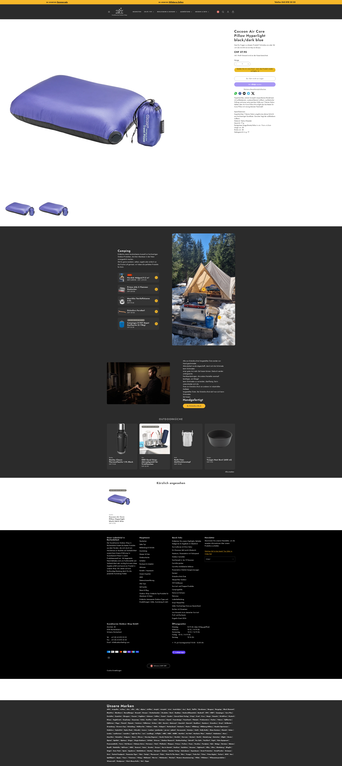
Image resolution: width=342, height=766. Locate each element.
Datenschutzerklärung (146, 580)
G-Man (154, 723)
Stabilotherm (141, 751)
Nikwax (140, 737)
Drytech (232, 716)
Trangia (189, 754)
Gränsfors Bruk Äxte (179, 576)
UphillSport (111, 758)
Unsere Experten (145, 574)
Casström (118, 716)
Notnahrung (207, 737)
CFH (207, 713)
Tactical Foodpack (118, 754)
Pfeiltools (163, 744)
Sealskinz (184, 747)
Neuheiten (137, 12)
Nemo (134, 737)
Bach (189, 709)
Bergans (211, 709)
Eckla (143, 720)
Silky (208, 747)
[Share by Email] (244, 94)
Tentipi (146, 754)
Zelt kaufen (143, 587)
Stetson (164, 751)
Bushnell (201, 713)
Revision (224, 744)
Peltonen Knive (139, 744)
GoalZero (197, 723)
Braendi (138, 713)
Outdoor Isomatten (178, 557)
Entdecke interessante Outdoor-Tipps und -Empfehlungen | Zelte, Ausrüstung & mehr (154, 600)
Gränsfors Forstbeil (136, 310)
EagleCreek (117, 720)
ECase (109, 720)
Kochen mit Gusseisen (179, 609)
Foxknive (138, 723)
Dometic (215, 716)
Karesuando (181, 730)
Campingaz (220, 713)
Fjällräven (110, 723)
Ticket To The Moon (173, 754)
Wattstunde (163, 758)
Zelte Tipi (148, 12)
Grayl (221, 723)
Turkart (221, 754)
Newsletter (209, 537)
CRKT (212, 713)
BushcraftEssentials (189, 713)
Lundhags (150, 734)
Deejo (209, 716)
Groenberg (111, 727)
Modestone (217, 734)
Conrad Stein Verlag (181, 716)
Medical (209, 734)
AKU (108, 709)
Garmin (166, 723)
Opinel (109, 740)
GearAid (181, 723)
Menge (236, 60)
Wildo (197, 758)
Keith (197, 730)
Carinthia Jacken (177, 563)
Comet (163, 716)
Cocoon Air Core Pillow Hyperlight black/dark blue (117, 519)
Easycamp (135, 720)
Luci (144, 734)
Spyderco (131, 751)
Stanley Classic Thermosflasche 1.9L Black (121, 461)
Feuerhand (187, 720)
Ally (137, 709)
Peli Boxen (128, 744)
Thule (162, 754)
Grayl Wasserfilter (178, 602)
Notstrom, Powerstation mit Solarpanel (185, 553)
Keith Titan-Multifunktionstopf (182, 461)
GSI (159, 723)
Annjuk (156, 709)
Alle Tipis (142, 584)
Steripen (157, 751)
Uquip (118, 758)
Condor (170, 716)
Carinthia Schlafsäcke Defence (182, 566)
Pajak (213, 740)
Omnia (229, 737)
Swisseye (228, 751)
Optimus (124, 740)
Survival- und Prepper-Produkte (183, 586)
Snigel (109, 751)
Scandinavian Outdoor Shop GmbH (122, 624)
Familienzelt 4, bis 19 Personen (183, 560)
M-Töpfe (158, 734)
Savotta (151, 747)
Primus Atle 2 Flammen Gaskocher (137, 288)
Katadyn (190, 730)
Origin (130, 740)
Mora (225, 734)
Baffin (194, 709)
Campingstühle (177, 589)
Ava (184, 709)
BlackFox (110, 713)
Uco (231, 754)
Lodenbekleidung (178, 599)
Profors (184, 744)
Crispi (192, 716)
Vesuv (124, 758)
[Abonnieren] (233, 559)
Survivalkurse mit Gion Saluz (182, 547)
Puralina (197, 744)
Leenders (126, 734)
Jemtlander (159, 730)
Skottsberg (220, 747)
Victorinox (132, 758)
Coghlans (141, 716)
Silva (213, 747)
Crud (198, 716)
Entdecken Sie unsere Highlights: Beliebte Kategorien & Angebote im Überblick (186, 542)
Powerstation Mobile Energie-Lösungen (185, 570)
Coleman (150, 716)
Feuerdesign (177, 720)
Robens (231, 744)
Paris (121, 744)
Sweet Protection (207, 751)
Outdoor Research (167, 740)
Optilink (116, 740)
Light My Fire (136, 734)
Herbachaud (171, 727)
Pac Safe (198, 740)
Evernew (162, 720)
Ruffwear (125, 747)
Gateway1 (173, 723)
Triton (203, 754)
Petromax (175, 596)
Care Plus (229, 713)
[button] (109, 12)
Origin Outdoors (140, 740)
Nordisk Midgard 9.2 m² (138, 277)
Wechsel (172, 758)
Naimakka (119, 737)
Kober (231, 730)
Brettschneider (155, 713)
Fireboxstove (204, 720)
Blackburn (119, 713)
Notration (216, 737)
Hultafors (110, 730)
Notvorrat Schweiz (178, 593)
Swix (109, 754)
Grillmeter (228, 723)
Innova (144, 730)
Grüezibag (131, 727)
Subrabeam (185, 751)
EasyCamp (126, 720)
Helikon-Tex (141, 727)
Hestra (188, 727)
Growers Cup (121, 727)
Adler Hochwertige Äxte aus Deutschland (186, 606)
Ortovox (157, 740)
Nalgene (127, 737)
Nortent (174, 573)
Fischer (213, 720)
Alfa (133, 709)
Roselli (109, 747)
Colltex (157, 716)
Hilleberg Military (206, 727)
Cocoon (134, 716)
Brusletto (165, 713)
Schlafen (142, 561)
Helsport (162, 727)
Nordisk (177, 737)
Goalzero (205, 723)
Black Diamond (228, 709)
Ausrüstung (185, 12)
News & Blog (144, 590)
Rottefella (116, 747)
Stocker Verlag (174, 751)
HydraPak (119, 730)
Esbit (155, 720)
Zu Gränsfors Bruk (194, 406)
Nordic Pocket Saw (166, 737)
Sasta (144, 747)
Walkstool (147, 758)
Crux (203, 716)
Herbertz (180, 727)
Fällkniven (147, 723)
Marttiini (181, 734)
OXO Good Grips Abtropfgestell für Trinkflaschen (150, 462)
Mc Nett (189, 734)
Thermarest (155, 754)
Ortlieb (150, 740)
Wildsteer (204, 758)
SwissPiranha (219, 751)
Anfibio (149, 709)
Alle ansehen (229, 472)
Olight (223, 737)
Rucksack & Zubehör (146, 564)
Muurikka (110, 737)
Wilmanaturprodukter (217, 758)
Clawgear (126, 716)
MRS (164, 734)
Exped (169, 720)
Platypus (171, 744)
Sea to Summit (167, 747)
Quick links (177, 537)
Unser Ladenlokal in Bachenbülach (116, 538)
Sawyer (157, 747)
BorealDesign (129, 713)
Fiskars (220, 720)
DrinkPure (223, 716)
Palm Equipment (223, 740)
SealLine (176, 747)
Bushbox (178, 713)
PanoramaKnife (112, 744)
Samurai (138, 747)
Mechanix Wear (199, 734)
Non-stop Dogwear (151, 737)
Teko (141, 754)
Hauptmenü (144, 537)
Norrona (185, 737)
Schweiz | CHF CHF (160, 666)
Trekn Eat (196, 754)
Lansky (109, 734)
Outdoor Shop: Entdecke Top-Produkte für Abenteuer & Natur (153, 594)
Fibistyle (196, 720)
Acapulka (115, 709)
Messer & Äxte (201, 12)
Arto (170, 709)
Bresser (145, 713)
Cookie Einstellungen (114, 670)
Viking (139, 758)
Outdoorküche (144, 557)
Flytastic (131, 723)
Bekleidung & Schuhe (166, 12)
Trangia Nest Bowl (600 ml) (219, 460)
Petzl (156, 744)
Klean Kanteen (215, 730)
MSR (169, 734)
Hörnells (137, 730)
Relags (217, 744)
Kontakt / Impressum (146, 570)
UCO (227, 754)
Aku (128, 709)
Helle (156, 727)
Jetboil (173, 730)
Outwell (191, 740)
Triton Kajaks (212, 754)
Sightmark (201, 747)
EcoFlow (149, 720)
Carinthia (110, 716)
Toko (183, 754)
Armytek (163, 709)
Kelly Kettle (204, 730)
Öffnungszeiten (179, 624)
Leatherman (117, 734)
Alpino (143, 709)
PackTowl (206, 740)
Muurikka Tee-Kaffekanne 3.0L (138, 299)
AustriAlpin (177, 709)
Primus (177, 744)
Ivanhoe (151, 730)
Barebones (202, 709)
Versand (245, 55)
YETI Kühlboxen (177, 583)
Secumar (192, 747)
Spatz (124, 751)
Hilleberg (195, 727)
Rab (211, 744)
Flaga (117, 723)
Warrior (155, 758)
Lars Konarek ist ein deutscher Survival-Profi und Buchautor (185, 613)
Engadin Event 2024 (179, 618)
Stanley (150, 751)
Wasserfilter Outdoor (179, 580)
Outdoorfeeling (181, 740)
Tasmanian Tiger (132, 754)
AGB (141, 577)
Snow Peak (117, 751)
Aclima (122, 709)
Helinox (149, 727)
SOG (131, 747)
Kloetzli (224, 730)
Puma (191, 744)
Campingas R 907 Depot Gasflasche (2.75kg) (138, 324)
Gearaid (189, 723)
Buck (171, 713)
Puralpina (205, 744)
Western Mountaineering (185, 758)
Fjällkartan (228, 720)
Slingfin (229, 747)
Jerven (167, 730)
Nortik (199, 737)
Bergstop (218, 709)
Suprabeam (195, 751)
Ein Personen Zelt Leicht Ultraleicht (184, 550)
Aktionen (142, 567)
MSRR (175, 734)
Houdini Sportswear (221, 727)
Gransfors (213, 723)
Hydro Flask (128, 730)
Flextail (124, 723)
